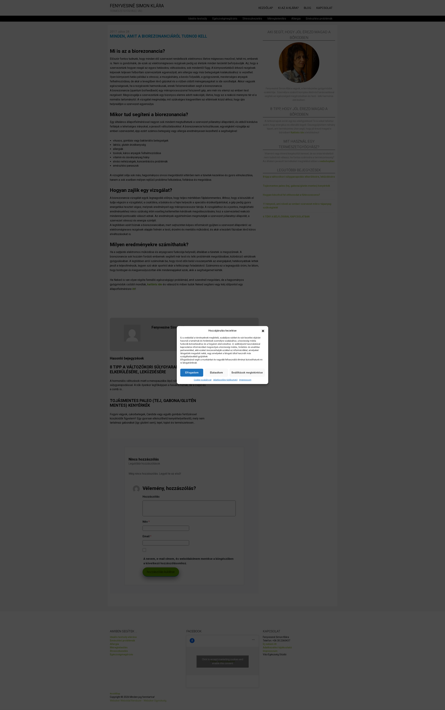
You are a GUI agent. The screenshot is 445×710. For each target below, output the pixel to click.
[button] (263, 330)
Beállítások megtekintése (247, 372)
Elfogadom (192, 372)
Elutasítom (216, 372)
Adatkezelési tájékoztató (225, 380)
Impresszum (245, 380)
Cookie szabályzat (203, 380)
